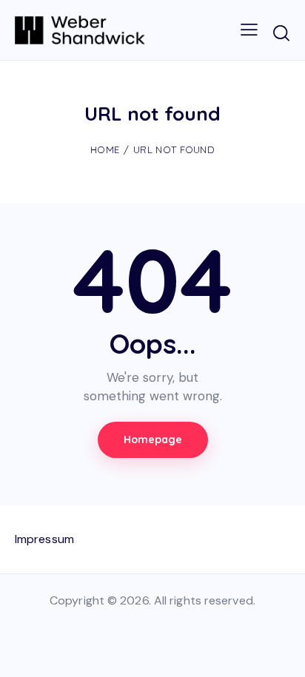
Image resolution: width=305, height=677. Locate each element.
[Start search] (281, 32)
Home (104, 149)
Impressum (44, 539)
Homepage (153, 439)
